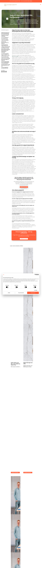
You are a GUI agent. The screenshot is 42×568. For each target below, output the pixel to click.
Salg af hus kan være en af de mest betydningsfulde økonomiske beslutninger (5, 33)
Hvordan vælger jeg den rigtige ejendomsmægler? (5, 57)
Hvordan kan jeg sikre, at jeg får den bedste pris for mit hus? (5, 65)
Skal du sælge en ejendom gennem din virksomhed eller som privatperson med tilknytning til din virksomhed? (5, 50)
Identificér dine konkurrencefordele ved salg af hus (5, 42)
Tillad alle (33, 292)
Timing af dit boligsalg (4, 39)
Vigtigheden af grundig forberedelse (4, 36)
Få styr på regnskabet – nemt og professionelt (4, 68)
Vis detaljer (35, 290)
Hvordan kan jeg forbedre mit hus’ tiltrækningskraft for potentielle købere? (5, 62)
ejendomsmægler (15, 56)
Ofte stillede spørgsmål (4, 53)
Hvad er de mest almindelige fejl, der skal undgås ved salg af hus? (5, 59)
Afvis (9, 292)
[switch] (16, 287)
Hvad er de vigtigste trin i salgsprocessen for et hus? (5, 55)
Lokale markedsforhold (4, 40)
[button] (40, 4)
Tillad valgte (21, 292)
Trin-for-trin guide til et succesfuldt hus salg (4, 38)
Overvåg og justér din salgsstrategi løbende (4, 45)
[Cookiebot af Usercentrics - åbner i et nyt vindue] (35, 274)
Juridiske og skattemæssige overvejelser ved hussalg (5, 47)
